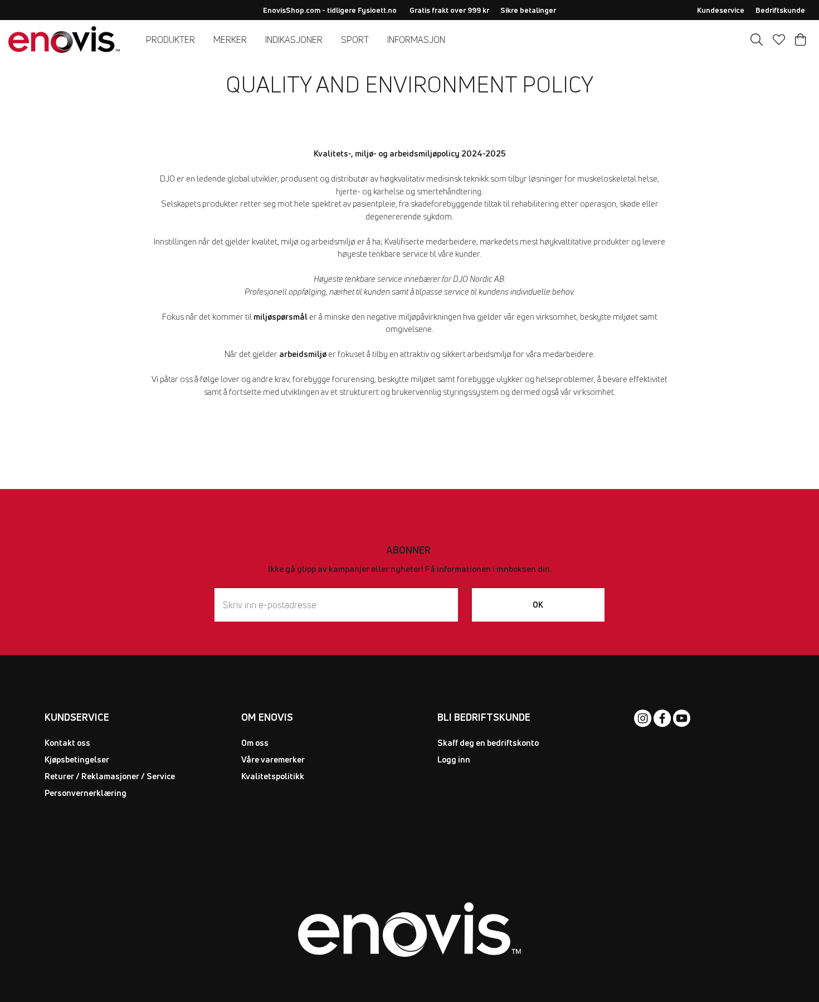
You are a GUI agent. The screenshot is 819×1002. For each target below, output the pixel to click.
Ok (538, 604)
